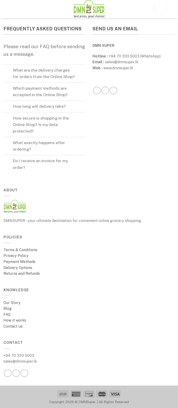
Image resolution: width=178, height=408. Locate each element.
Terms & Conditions (20, 250)
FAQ (6, 314)
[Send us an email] (113, 90)
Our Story (12, 302)
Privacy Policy (16, 255)
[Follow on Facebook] (97, 90)
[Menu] (6, 9)
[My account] (172, 9)
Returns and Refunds (21, 273)
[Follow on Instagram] (105, 90)
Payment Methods (19, 261)
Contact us (12, 326)
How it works (14, 320)
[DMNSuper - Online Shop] (89, 9)
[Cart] (160, 9)
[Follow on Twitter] (24, 373)
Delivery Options (17, 268)
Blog (7, 308)
